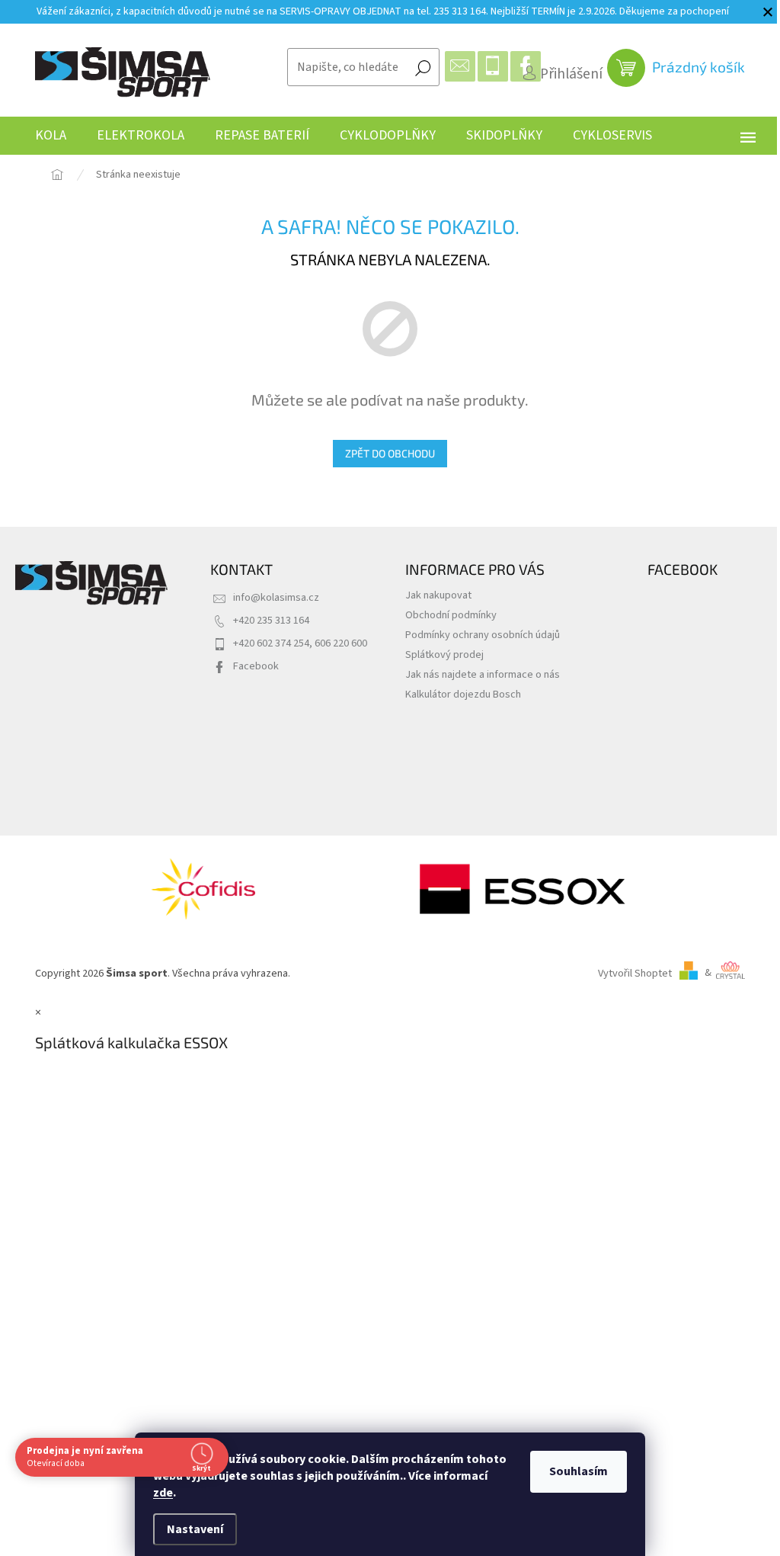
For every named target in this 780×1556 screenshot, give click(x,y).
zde (163, 1492)
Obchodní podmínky (451, 615)
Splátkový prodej (444, 654)
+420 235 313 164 (271, 620)
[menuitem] (51, 136)
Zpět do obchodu (390, 453)
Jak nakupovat (438, 595)
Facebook (256, 666)
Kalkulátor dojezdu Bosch (463, 694)
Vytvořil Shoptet (635, 972)
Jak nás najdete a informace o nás (482, 674)
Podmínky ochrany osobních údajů (482, 635)
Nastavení (195, 1529)
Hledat (423, 67)
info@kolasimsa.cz (276, 597)
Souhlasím (578, 1471)
